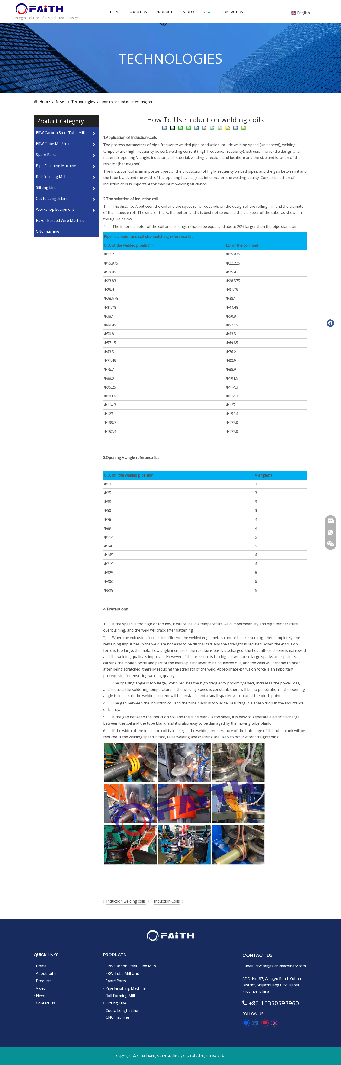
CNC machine (47, 231)
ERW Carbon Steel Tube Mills (131, 965)
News (41, 995)
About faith (46, 973)
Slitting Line (116, 1003)
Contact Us (45, 1003)
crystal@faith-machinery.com (281, 965)
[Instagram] (274, 1023)
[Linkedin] (255, 1023)
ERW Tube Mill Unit (122, 973)
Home (41, 965)
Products (43, 980)
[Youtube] (265, 1023)
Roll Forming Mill (120, 995)
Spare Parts (116, 980)
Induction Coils (167, 901)
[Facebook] (246, 1023)
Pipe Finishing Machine (126, 988)
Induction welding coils (126, 901)
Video (41, 988)
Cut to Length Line (122, 1010)
